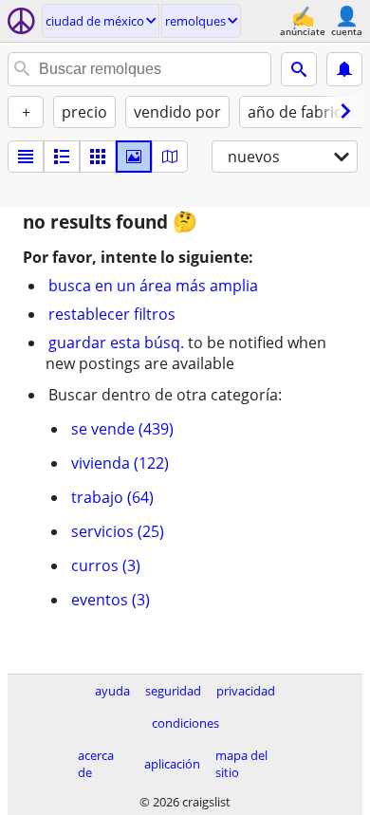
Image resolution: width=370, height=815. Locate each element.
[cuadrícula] (98, 156)
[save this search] (344, 69)
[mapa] (170, 156)
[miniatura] (62, 156)
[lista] (26, 156)
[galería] (134, 156)
